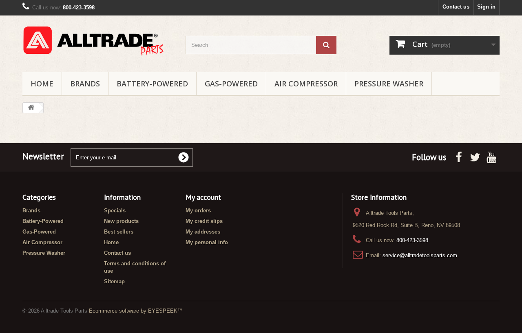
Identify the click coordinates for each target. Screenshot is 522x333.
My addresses (203, 232)
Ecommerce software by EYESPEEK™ (136, 311)
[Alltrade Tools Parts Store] (97, 42)
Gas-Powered (231, 83)
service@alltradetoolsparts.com (420, 255)
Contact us (455, 7)
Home (42, 83)
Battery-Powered (152, 83)
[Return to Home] (31, 108)
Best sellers (118, 232)
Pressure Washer (388, 83)
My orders (198, 210)
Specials (115, 210)
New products (121, 221)
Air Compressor (306, 83)
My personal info (207, 242)
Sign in (486, 7)
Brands (85, 83)
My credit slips (204, 221)
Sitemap (114, 281)
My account (203, 197)
